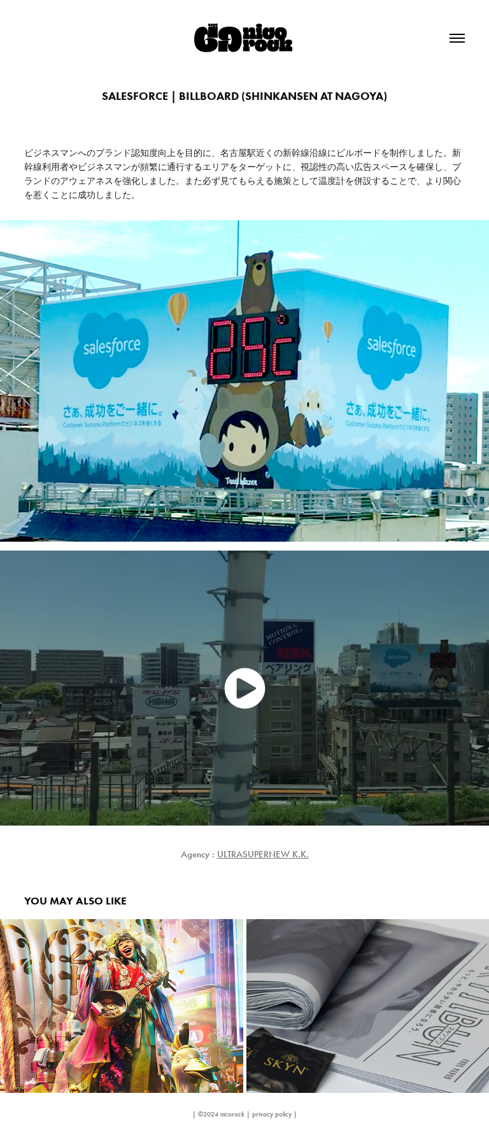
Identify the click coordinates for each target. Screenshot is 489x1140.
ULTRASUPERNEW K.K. (263, 854)
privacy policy (272, 1114)
